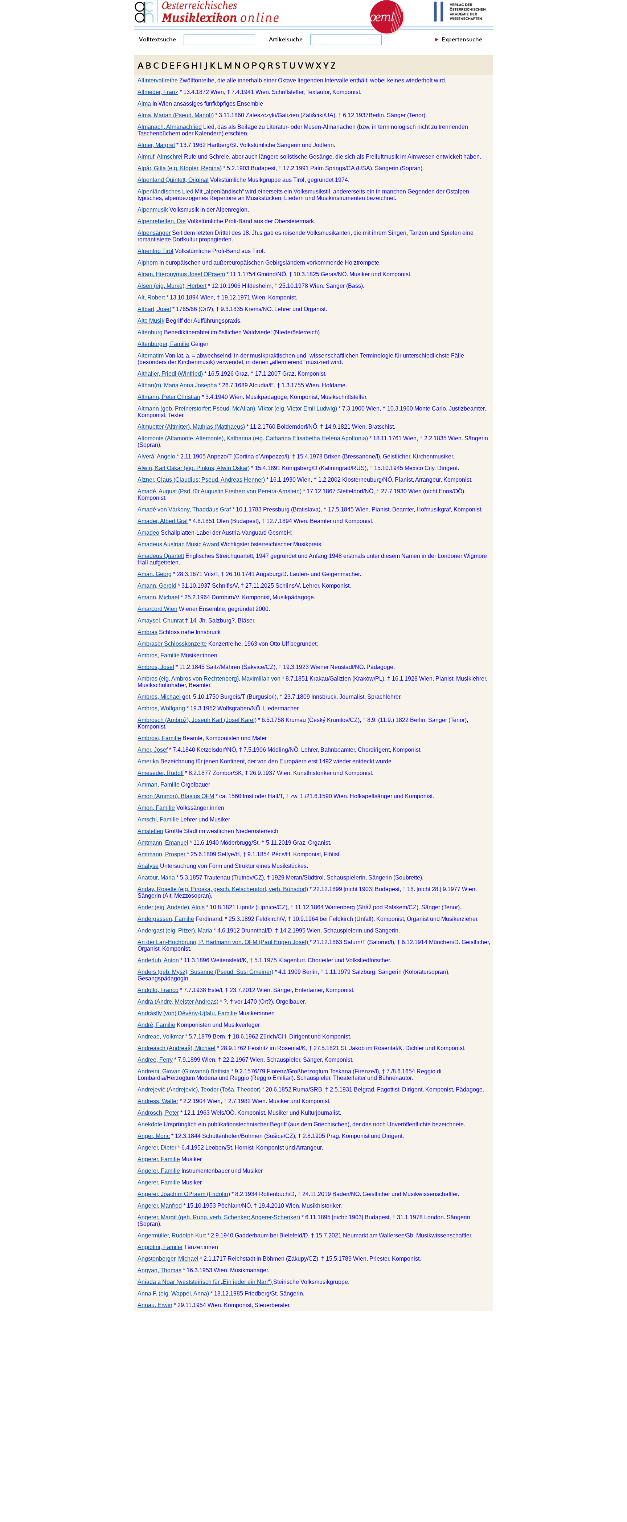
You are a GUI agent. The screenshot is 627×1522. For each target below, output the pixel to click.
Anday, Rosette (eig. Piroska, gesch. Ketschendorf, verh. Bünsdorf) (223, 889)
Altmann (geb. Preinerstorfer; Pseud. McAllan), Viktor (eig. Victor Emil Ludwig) (237, 408)
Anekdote (150, 1124)
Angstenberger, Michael (168, 1259)
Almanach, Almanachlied (170, 127)
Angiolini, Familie (160, 1247)
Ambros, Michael (159, 697)
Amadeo (148, 533)
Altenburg (150, 332)
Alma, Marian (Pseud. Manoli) (176, 115)
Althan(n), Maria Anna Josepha (177, 385)
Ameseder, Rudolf (161, 773)
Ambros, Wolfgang (161, 708)
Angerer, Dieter (157, 1147)
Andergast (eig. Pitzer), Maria (175, 930)
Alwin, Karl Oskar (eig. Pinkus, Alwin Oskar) (194, 468)
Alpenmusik (153, 210)
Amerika (148, 761)
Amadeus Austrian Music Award (178, 544)
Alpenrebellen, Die (162, 221)
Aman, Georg (155, 574)
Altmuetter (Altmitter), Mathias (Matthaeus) (191, 427)
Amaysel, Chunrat (161, 620)
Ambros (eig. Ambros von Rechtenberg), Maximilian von (209, 679)
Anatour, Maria (156, 877)
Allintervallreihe (158, 80)
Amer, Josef (153, 750)
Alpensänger (154, 233)
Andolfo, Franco (158, 990)
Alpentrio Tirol (155, 251)
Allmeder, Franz (158, 92)
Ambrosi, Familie (159, 738)
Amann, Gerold (157, 586)
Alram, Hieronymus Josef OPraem (181, 274)
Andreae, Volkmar (161, 1036)
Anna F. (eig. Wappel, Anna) (173, 1293)
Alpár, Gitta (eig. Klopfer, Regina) (180, 168)
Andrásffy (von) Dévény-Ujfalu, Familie (187, 1013)
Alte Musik (151, 321)
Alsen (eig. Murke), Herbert (172, 286)
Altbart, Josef (154, 309)
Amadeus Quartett (161, 556)
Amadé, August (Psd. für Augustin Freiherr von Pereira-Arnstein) (220, 491)
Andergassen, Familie (166, 919)
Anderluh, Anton (158, 960)
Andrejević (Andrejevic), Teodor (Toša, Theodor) (199, 1089)
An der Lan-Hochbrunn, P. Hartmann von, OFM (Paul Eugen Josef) (224, 942)
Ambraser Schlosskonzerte (172, 644)
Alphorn (148, 263)
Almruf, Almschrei (160, 157)
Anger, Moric (154, 1136)
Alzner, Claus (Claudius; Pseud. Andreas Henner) (201, 480)
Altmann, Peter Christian (169, 397)
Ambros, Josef (156, 667)
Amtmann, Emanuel (163, 843)
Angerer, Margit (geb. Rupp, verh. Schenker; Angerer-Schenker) (219, 1217)
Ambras (147, 632)
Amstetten (150, 831)
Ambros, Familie (159, 655)
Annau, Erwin (155, 1305)
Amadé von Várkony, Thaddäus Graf (184, 509)
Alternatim (151, 355)
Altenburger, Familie (163, 344)
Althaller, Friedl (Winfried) (170, 374)
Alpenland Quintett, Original (173, 180)
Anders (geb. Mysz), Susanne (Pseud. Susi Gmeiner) (205, 972)
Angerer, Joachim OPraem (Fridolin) (184, 1194)
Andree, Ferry (155, 1060)
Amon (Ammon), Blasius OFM (176, 796)
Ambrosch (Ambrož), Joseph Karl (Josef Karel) (197, 720)
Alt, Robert (151, 297)
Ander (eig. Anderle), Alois (171, 907)
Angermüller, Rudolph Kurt (172, 1235)
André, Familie (156, 1025)
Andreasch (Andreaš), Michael (177, 1048)
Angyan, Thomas (159, 1270)
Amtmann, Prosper (161, 854)
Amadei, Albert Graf (163, 521)
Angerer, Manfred (160, 1206)
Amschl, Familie (158, 819)
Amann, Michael (158, 597)
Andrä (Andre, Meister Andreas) (178, 1002)
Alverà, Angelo (156, 456)
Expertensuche (462, 38)
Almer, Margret (156, 145)
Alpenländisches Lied (165, 191)
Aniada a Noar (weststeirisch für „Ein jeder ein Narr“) (205, 1282)
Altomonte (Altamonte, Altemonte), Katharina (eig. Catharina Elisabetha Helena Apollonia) (253, 438)
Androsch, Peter (158, 1113)
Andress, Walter (158, 1101)
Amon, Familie (156, 808)
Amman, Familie (159, 785)
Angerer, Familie (159, 1159)
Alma (144, 104)
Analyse (148, 866)
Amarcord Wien (157, 609)
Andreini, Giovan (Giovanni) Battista (184, 1071)
